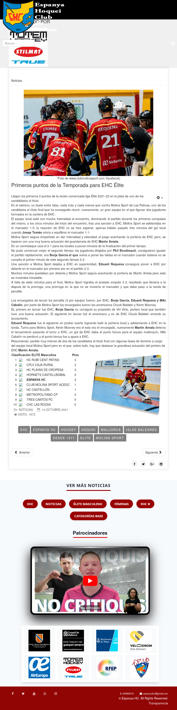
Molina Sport (110, 438)
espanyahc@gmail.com (155, 693)
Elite (85, 438)
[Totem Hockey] (73, 667)
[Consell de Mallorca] (73, 640)
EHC (24, 429)
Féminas (121, 504)
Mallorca (111, 429)
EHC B (145, 504)
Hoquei (88, 429)
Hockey (68, 429)
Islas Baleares (141, 429)
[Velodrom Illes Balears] (141, 640)
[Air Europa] (39, 667)
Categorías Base (88, 516)
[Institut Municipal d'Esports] (107, 640)
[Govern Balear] (39, 640)
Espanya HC (44, 429)
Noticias (26, 409)
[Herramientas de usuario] (160, 197)
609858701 (128, 693)
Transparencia (158, 703)
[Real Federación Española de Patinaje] (107, 667)
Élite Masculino (87, 504)
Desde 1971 (64, 438)
